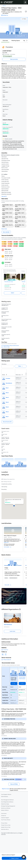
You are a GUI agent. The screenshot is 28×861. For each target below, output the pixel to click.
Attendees (3, 364)
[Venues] (25, 2)
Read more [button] (6, 542)
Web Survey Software (5, 808)
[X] (2, 654)
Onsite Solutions (4, 796)
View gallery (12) (21, 36)
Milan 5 (7, 407)
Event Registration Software (7, 801)
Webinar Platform (5, 810)
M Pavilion (8, 378)
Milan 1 (7, 387)
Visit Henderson (8, 624)
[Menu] (1, 2)
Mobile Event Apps (5, 804)
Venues (4, 5)
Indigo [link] (6, 568)
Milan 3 (7, 397)
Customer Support (5, 817)
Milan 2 (7, 392)
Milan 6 (7, 411)
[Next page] (23, 284)
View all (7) (4, 196)
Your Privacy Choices (5, 819)
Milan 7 (7, 416)
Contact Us (3, 815)
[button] (12, 366)
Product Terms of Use (5, 825)
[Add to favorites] (26, 12)
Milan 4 (7, 402)
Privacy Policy (4, 823)
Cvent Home (3, 813)
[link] (13, 562)
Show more (4, 229)
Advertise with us (5, 829)
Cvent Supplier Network (6, 794)
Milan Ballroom (9, 383)
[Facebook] (5, 654)
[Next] (26, 40)
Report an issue (5, 788)
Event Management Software (7, 799)
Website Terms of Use (5, 827)
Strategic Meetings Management (8, 806)
